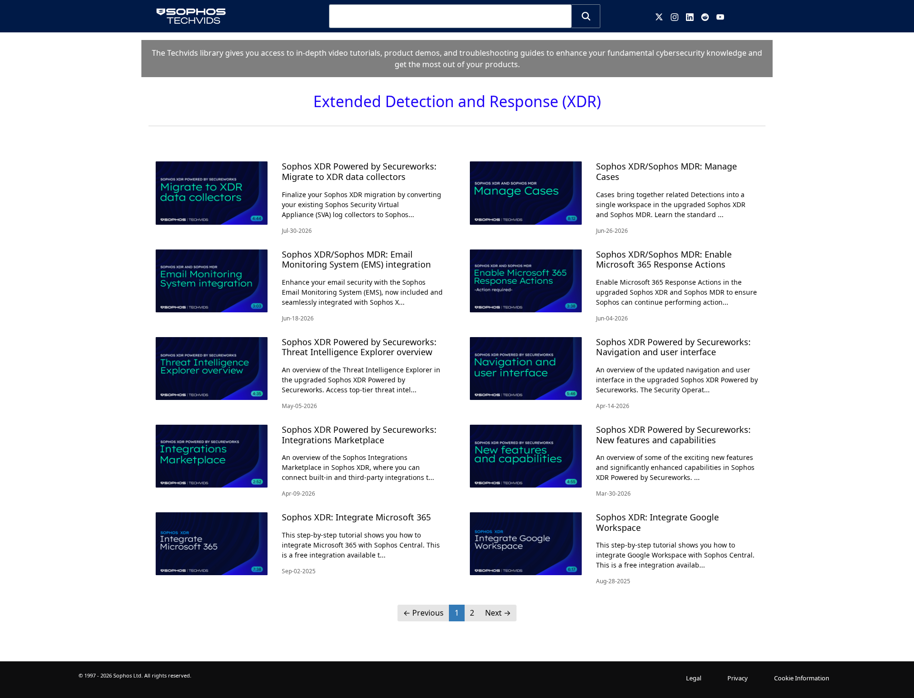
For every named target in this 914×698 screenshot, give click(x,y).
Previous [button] (423, 613)
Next (498, 613)
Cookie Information (801, 678)
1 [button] (457, 613)
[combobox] (450, 16)
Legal (693, 678)
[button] (586, 16)
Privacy (737, 678)
